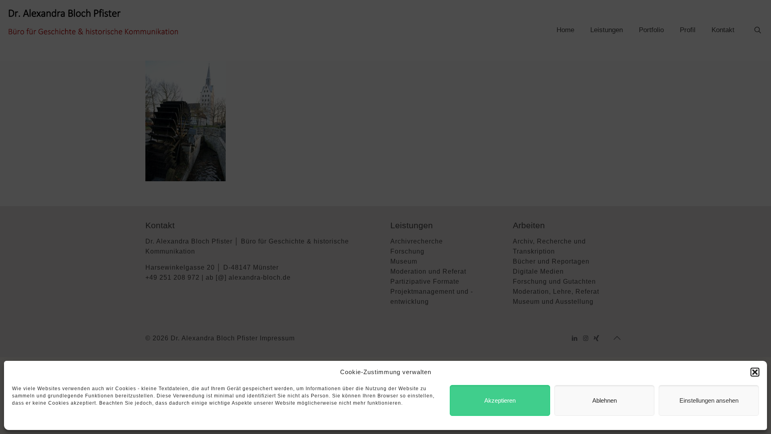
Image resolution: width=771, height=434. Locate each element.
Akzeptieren (500, 400)
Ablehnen (604, 400)
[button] (755, 372)
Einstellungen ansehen (708, 400)
